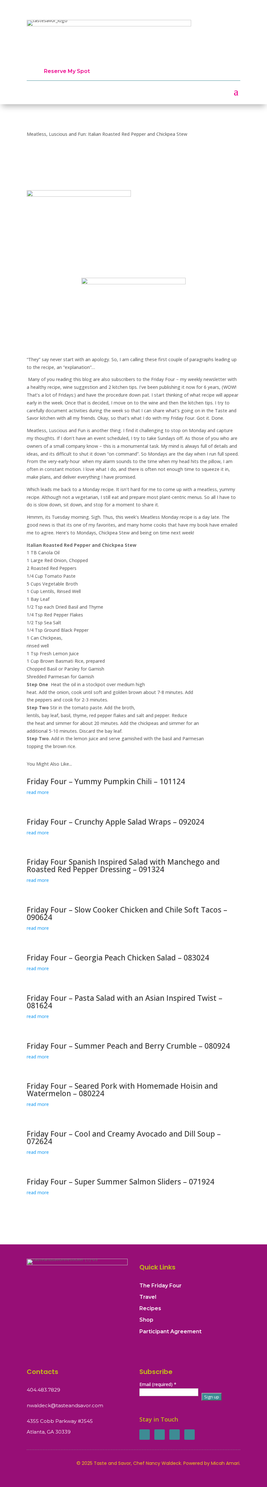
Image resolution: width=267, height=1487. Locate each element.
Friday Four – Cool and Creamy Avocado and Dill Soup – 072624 (124, 1137)
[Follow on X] (159, 1434)
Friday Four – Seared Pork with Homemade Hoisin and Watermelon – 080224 (122, 1089)
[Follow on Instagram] (174, 1434)
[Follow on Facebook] (144, 1434)
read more (38, 792)
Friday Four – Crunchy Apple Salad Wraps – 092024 (115, 821)
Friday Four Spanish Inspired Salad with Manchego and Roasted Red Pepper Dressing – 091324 (123, 865)
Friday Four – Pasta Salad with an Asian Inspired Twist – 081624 (124, 1002)
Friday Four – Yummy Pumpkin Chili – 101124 (106, 781)
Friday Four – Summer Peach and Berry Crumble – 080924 (128, 1046)
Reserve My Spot (67, 71)
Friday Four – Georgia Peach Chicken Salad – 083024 (118, 957)
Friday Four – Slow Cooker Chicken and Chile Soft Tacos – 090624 (127, 913)
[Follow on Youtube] (189, 1434)
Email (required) (157, 1384)
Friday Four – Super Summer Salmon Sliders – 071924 (120, 1181)
